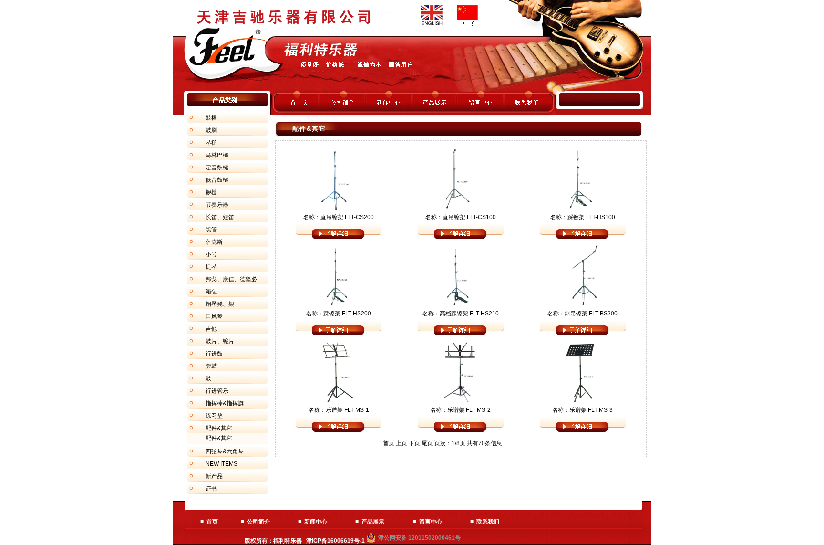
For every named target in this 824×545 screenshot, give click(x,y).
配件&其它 (219, 438)
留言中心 (430, 521)
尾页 (427, 443)
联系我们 (487, 521)
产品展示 (372, 521)
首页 (212, 521)
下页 (414, 443)
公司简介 (258, 521)
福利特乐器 (287, 540)
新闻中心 (315, 521)
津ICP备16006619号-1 (336, 540)
